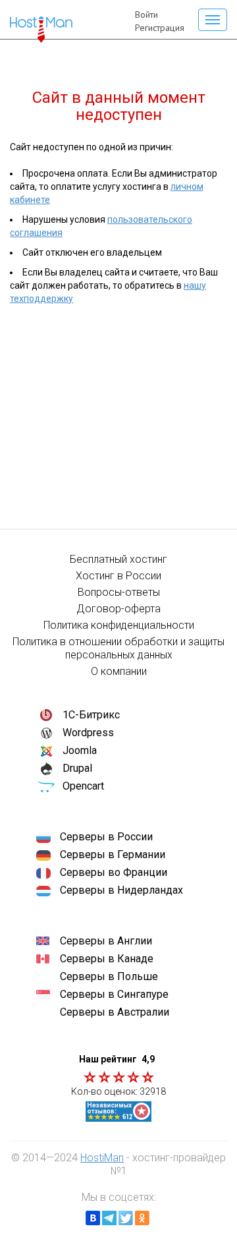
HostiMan (102, 1157)
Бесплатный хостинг (118, 559)
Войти (146, 14)
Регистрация (159, 28)
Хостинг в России (118, 575)
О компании (119, 671)
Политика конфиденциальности (118, 625)
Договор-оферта (118, 608)
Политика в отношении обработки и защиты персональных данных (118, 648)
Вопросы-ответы (119, 592)
